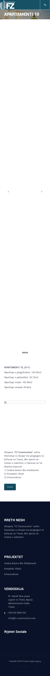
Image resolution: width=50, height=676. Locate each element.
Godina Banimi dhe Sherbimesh (20, 563)
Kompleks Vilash (12, 568)
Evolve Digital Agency (32, 661)
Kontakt (10, 487)
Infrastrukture (11, 574)
